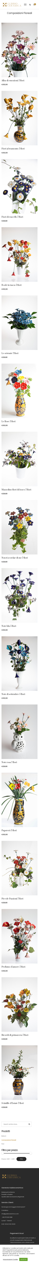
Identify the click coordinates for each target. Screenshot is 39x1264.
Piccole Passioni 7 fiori (12, 898)
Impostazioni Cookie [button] (10, 1259)
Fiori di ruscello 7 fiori (12, 217)
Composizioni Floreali (9, 1140)
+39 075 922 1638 (7, 1217)
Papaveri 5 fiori (9, 830)
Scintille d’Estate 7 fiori (13, 1103)
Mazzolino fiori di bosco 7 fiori (16, 489)
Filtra (21, 1159)
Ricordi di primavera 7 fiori (15, 1035)
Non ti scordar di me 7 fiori (15, 557)
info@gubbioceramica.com (10, 1214)
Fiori (3, 1144)
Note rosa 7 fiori (9, 762)
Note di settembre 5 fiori (13, 694)
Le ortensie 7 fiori (10, 353)
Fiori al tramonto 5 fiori (13, 148)
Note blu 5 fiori (9, 626)
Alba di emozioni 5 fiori (13, 80)
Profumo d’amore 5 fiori (13, 967)
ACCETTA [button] (23, 1259)
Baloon (4, 1136)
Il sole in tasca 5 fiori (12, 285)
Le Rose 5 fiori (9, 421)
